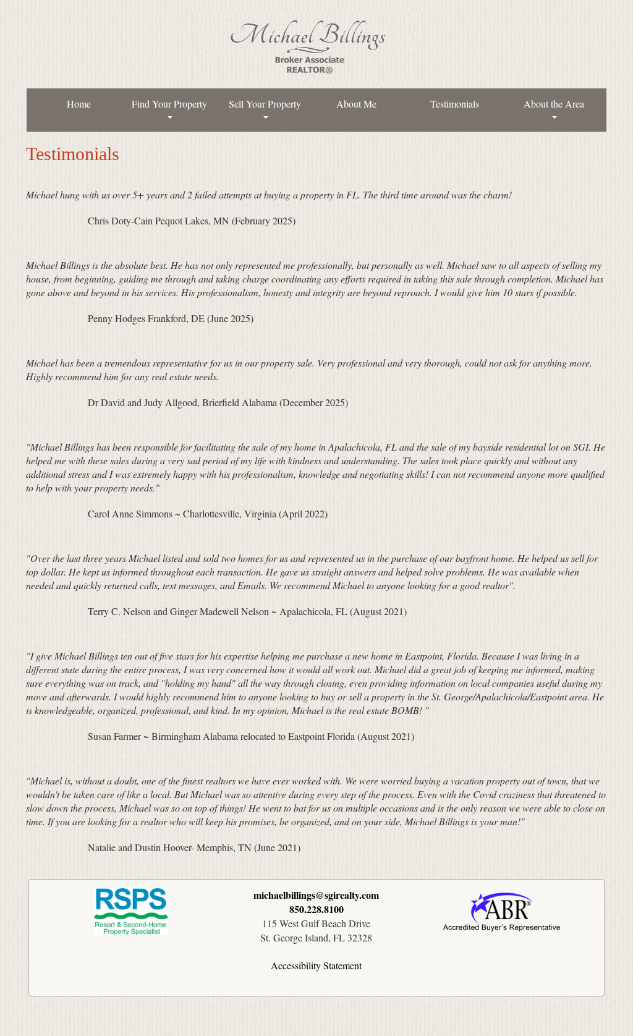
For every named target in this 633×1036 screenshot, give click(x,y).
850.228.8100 (316, 909)
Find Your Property (169, 103)
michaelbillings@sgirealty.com (316, 895)
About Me (356, 103)
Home (79, 103)
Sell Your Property (265, 103)
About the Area (554, 103)
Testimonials (454, 103)
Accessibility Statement (316, 965)
